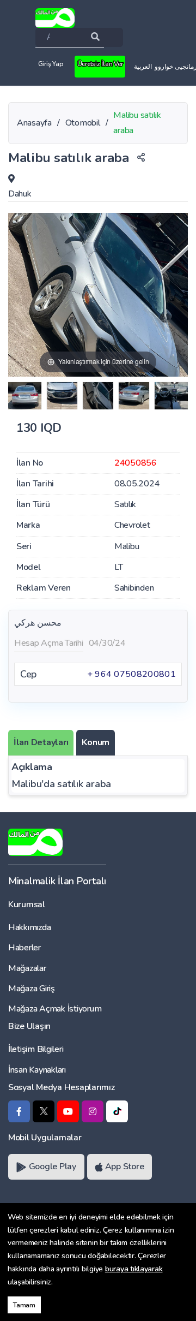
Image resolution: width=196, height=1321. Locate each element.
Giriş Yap (50, 63)
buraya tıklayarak (134, 1269)
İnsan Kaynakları (37, 1070)
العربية (143, 66)
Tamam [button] (24, 1305)
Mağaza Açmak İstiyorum (54, 1009)
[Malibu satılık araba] (24, 395)
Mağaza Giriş (31, 989)
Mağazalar (27, 968)
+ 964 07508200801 (131, 674)
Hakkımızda (29, 927)
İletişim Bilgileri (35, 1049)
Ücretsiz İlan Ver (100, 63)
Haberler (24, 948)
